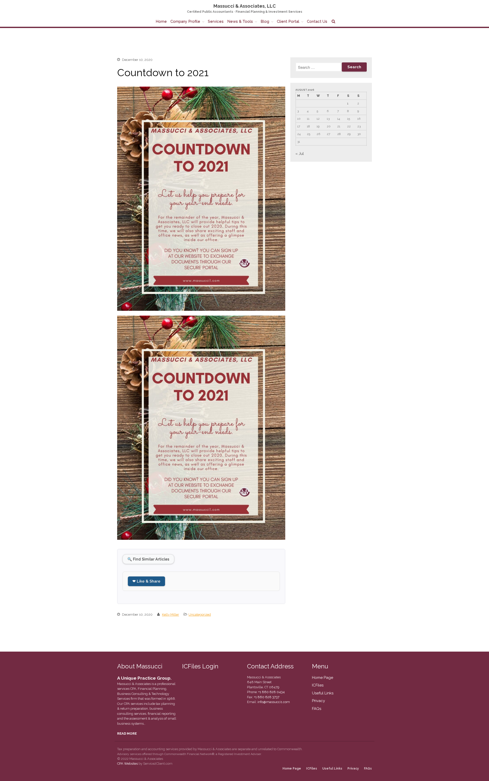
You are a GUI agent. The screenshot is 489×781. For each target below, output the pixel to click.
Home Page (322, 677)
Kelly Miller (170, 614)
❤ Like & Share (146, 581)
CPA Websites (127, 763)
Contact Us (317, 21)
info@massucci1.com (273, 702)
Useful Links (322, 693)
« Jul (299, 153)
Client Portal (288, 21)
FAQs (316, 708)
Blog (265, 21)
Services (216, 21)
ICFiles (317, 685)
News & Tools (240, 21)
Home (161, 21)
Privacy (318, 700)
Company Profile (185, 21)
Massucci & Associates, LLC (244, 6)
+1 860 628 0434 (271, 692)
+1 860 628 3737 (266, 697)
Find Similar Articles (148, 559)
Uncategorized (199, 614)
